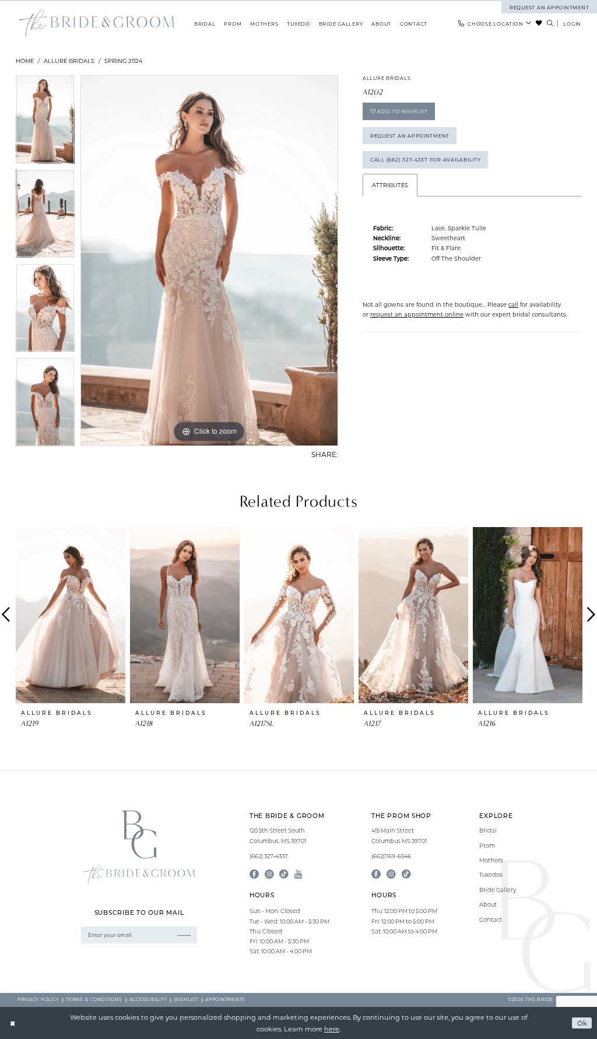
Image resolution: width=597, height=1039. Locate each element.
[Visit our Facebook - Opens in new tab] (254, 874)
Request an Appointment (409, 135)
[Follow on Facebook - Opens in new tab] (376, 874)
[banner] (96, 23)
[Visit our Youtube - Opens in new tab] (298, 874)
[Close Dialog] (12, 1023)
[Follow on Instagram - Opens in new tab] (391, 874)
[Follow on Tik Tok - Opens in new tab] (406, 874)
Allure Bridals (69, 61)
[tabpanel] (45, 122)
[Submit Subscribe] (184, 934)
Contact (490, 920)
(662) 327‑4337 (269, 856)
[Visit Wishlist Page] (539, 23)
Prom (487, 846)
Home (25, 61)
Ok (582, 1023)
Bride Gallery (497, 890)
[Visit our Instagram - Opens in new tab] (269, 874)
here (331, 1028)
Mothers (491, 860)
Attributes (390, 185)
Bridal (488, 830)
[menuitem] (495, 23)
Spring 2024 (123, 61)
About (488, 904)
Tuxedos (491, 875)
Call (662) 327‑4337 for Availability (425, 159)
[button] (572, 23)
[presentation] (70, 615)
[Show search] (550, 23)
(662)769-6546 (391, 856)
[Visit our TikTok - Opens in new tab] (284, 874)
